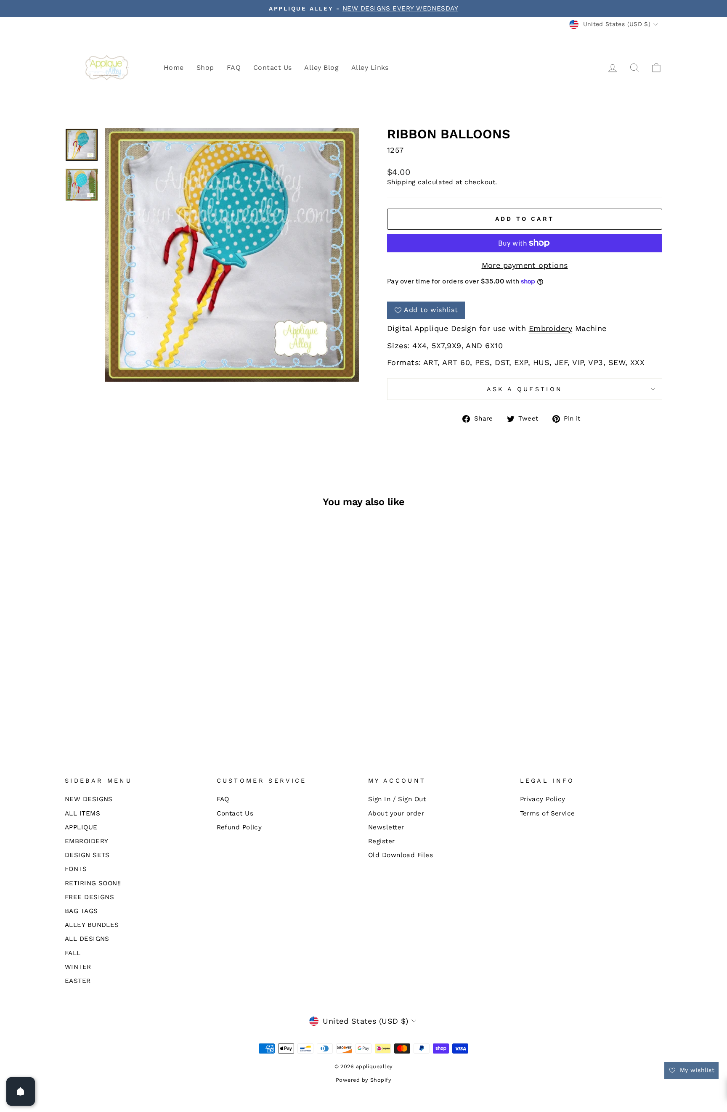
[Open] (20, 1091)
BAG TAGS (81, 911)
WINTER (78, 967)
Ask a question (524, 389)
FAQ (234, 67)
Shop (205, 67)
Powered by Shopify (363, 1080)
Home (174, 67)
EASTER (78, 981)
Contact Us (272, 67)
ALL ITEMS (82, 813)
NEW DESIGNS (89, 799)
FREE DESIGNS (89, 897)
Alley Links (370, 67)
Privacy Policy (542, 799)
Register (381, 841)
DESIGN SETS (87, 855)
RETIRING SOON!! (93, 883)
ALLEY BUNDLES (92, 925)
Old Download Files (400, 855)
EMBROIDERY (87, 841)
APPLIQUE (81, 827)
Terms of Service (547, 813)
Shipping (401, 182)
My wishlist (696, 1070)
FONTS (76, 869)
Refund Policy (239, 827)
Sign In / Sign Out (397, 799)
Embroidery (551, 328)
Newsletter (386, 827)
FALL (73, 953)
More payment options (525, 265)
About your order (396, 813)
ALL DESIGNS (87, 939)
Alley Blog (321, 67)
